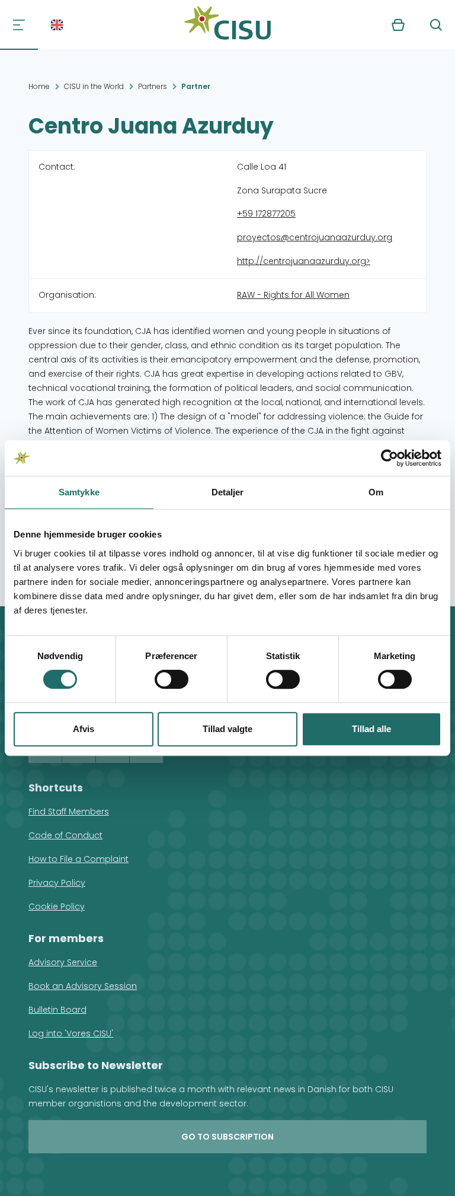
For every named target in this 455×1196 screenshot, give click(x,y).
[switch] (171, 679)
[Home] (227, 25)
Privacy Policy (56, 883)
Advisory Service (62, 962)
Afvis (83, 729)
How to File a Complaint (78, 859)
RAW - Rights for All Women (293, 295)
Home (39, 86)
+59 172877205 (266, 214)
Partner (195, 86)
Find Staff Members (68, 812)
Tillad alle (371, 729)
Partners (152, 86)
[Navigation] (19, 25)
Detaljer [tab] (228, 492)
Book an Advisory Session (82, 986)
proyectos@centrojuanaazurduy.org (314, 237)
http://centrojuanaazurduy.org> (303, 261)
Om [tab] (376, 492)
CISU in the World (94, 86)
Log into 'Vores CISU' (70, 1033)
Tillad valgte (227, 729)
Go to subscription (227, 1137)
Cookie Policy (56, 906)
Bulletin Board (57, 1010)
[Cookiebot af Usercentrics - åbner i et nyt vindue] (389, 458)
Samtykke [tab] (79, 492)
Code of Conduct (65, 835)
